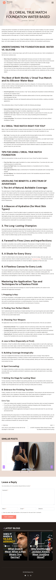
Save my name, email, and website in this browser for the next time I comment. (22, 512)
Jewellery (15, 543)
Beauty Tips (28, 9)
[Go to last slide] (4, 467)
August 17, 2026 (18, 546)
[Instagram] (31, 575)
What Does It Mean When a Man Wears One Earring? (15, 553)
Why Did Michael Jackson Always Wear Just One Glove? (40, 553)
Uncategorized (41, 543)
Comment (5, 490)
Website (41, 509)
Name (4, 509)
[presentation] (28, 459)
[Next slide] (52, 467)
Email (22, 509)
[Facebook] (25, 575)
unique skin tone (36, 259)
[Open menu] (52, 2)
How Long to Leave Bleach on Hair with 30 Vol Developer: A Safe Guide (13, 427)
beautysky (25, 20)
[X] (28, 575)
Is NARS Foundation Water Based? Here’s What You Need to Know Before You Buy (42, 427)
